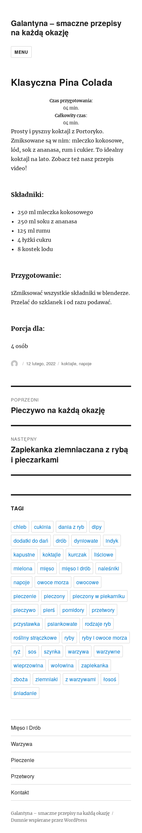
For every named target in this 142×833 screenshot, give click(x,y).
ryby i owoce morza (104, 637)
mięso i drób (76, 568)
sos (32, 651)
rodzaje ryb (98, 623)
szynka (52, 651)
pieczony (54, 596)
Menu (21, 52)
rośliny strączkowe (35, 637)
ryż (17, 651)
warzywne (108, 651)
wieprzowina (28, 665)
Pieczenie (22, 760)
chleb (20, 526)
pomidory (73, 610)
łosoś (109, 679)
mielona (23, 568)
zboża (21, 679)
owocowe (87, 582)
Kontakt (20, 792)
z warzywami (80, 679)
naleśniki (108, 568)
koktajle (68, 363)
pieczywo (25, 610)
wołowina (62, 665)
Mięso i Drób (26, 727)
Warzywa (21, 744)
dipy (97, 526)
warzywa (78, 651)
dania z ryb (71, 526)
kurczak (77, 554)
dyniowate (86, 540)
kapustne (24, 554)
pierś (49, 610)
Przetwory (22, 776)
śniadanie (25, 693)
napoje (85, 363)
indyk (112, 540)
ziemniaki (46, 679)
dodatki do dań (31, 540)
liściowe (103, 554)
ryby (69, 637)
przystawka (27, 623)
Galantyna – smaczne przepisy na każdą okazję (66, 27)
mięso (47, 568)
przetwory (103, 610)
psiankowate (62, 623)
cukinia (42, 526)
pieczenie (25, 596)
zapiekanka (94, 665)
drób (61, 540)
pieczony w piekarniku (99, 596)
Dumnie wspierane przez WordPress (49, 820)
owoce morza (53, 582)
